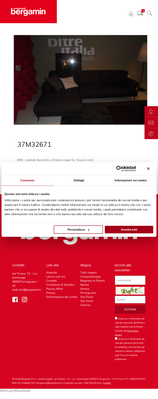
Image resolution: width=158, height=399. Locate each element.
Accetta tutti (129, 229)
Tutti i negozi (88, 272)
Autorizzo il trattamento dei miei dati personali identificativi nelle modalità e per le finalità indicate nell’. (130, 326)
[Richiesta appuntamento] (151, 111)
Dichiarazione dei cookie (61, 297)
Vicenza (85, 305)
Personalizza (76, 229)
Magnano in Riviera (92, 280)
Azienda (51, 272)
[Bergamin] (28, 11)
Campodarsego (90, 276)
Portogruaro (88, 293)
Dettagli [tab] (79, 180)
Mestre (84, 284)
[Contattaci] (151, 122)
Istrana (84, 288)
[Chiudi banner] (148, 168)
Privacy (50, 293)
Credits (107, 382)
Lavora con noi (55, 276)
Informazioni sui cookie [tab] (130, 180)
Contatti (51, 280)
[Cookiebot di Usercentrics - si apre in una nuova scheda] (119, 168)
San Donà (86, 297)
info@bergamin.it (30, 289)
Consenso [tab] (27, 180)
